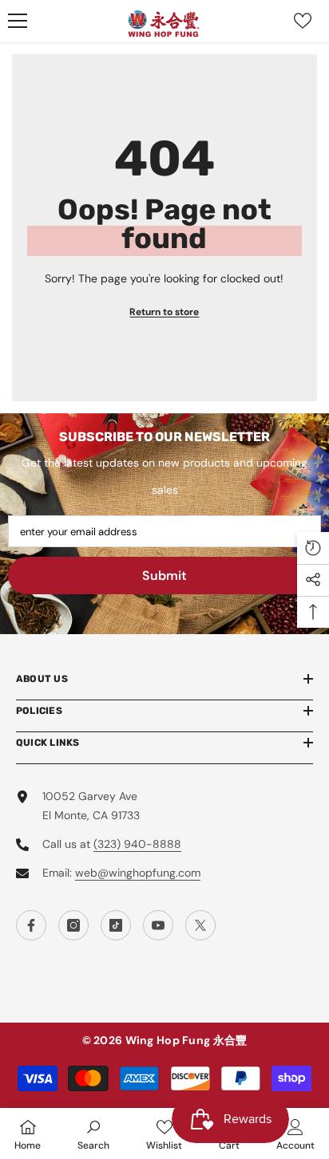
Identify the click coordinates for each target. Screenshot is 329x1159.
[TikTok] (116, 925)
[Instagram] (73, 925)
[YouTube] (158, 925)
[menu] (17, 20)
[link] (93, 1133)
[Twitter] (200, 925)
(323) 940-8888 (137, 844)
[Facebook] (31, 925)
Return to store (164, 312)
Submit (164, 575)
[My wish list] (302, 21)
